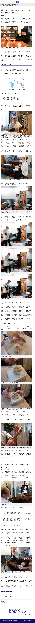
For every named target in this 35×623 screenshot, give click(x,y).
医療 (3, 15)
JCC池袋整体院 (3, 602)
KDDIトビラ (8, 5)
